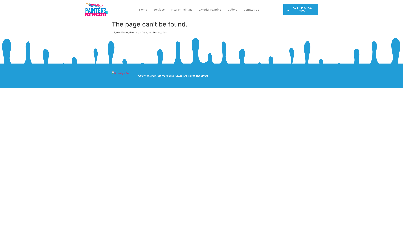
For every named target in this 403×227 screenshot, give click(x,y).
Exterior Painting (210, 9)
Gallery (232, 9)
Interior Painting (182, 9)
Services (159, 9)
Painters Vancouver (163, 76)
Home (143, 9)
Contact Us (251, 9)
